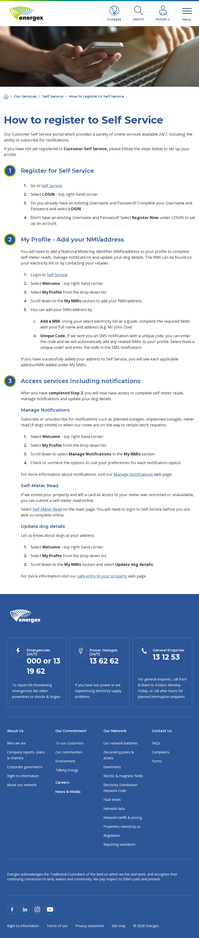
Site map (118, 925)
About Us (15, 731)
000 (34, 661)
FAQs (156, 743)
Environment (65, 761)
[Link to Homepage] (25, 616)
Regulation (111, 835)
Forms (157, 761)
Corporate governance (24, 767)
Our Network (114, 731)
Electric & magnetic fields (123, 776)
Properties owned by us (122, 826)
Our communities (69, 752)
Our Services (25, 96)
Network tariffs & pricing (122, 817)
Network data (114, 808)
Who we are (16, 743)
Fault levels (112, 799)
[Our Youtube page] (50, 909)
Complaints (160, 752)
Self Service (52, 96)
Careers (62, 782)
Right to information (23, 776)
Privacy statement (89, 925)
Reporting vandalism (119, 844)
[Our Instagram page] (37, 909)
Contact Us (162, 731)
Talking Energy (66, 770)
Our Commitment (70, 731)
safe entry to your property (102, 576)
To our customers (69, 743)
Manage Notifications (133, 474)
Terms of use (57, 925)
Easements (112, 767)
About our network (22, 784)
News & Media (68, 791)
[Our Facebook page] (12, 909)
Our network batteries (120, 743)
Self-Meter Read (47, 509)
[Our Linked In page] (25, 909)
